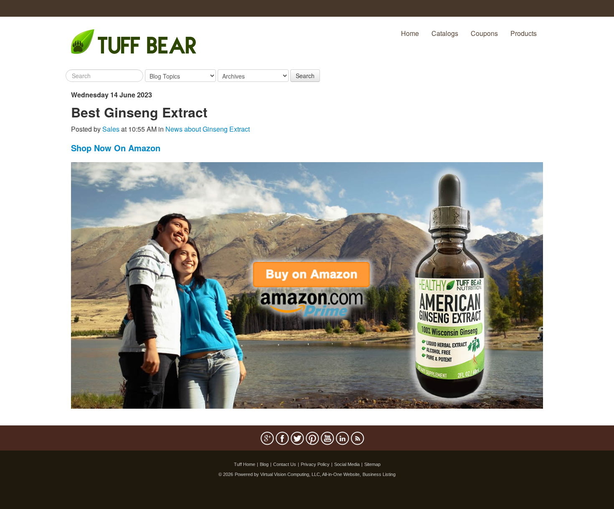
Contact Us (284, 464)
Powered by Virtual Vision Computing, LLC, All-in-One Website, (298, 474)
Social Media (347, 464)
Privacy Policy (315, 464)
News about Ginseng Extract (207, 129)
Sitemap (372, 464)
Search (305, 75)
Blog (264, 464)
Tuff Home (244, 464)
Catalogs (444, 33)
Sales (110, 129)
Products (523, 33)
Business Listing (379, 474)
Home (410, 33)
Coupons (484, 33)
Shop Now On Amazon (115, 148)
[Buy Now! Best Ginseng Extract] (307, 284)
